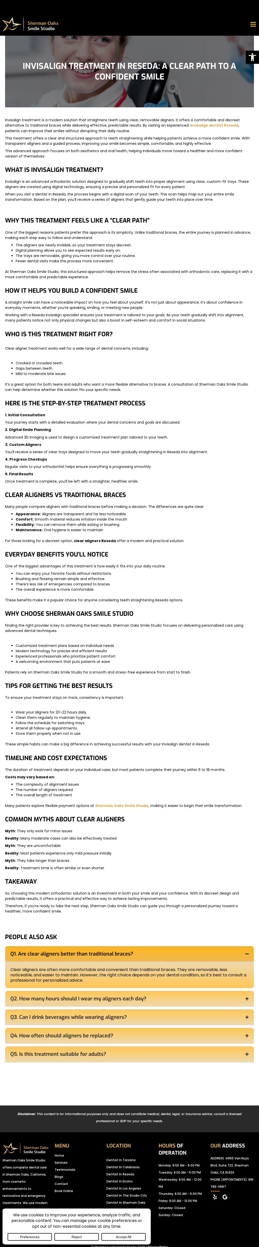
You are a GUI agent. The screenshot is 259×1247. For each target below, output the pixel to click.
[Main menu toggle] (253, 24)
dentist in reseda (120, 1174)
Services (61, 1162)
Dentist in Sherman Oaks (125, 1202)
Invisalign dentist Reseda (214, 125)
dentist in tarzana (121, 1160)
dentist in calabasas (123, 1167)
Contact (61, 1184)
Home (59, 1155)
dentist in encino (119, 1181)
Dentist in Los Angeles (123, 1188)
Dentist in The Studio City (126, 1195)
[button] (252, 57)
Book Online (64, 1191)
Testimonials (65, 1169)
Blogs (59, 1177)
